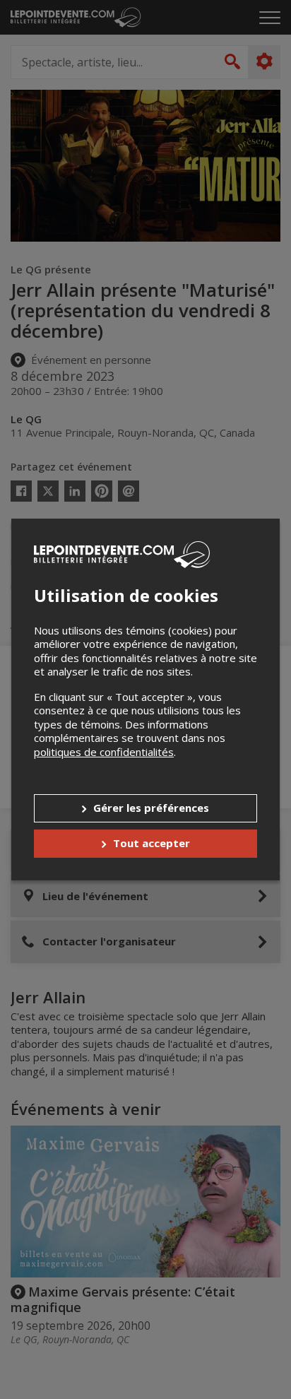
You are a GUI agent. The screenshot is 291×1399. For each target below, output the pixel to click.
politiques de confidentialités (104, 752)
